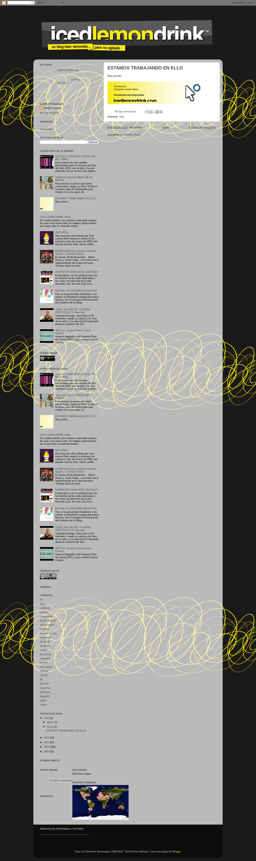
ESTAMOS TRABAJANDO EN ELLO (145, 67)
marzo (50, 727)
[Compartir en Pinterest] (161, 112)
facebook (45, 641)
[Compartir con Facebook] (157, 112)
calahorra (45, 608)
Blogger (177, 851)
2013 (47, 718)
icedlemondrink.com (68, 70)
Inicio (166, 127)
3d (41, 599)
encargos (45, 629)
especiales (46, 637)
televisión (45, 692)
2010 (47, 747)
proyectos (45, 688)
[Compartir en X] (154, 112)
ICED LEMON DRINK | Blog (55, 217)
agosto (51, 722)
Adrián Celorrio (52, 108)
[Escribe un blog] (150, 112)
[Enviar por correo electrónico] (147, 112)
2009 (47, 751)
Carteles (44, 612)
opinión (44, 675)
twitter (43, 700)
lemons (44, 662)
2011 (47, 742)
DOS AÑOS (61, 232)
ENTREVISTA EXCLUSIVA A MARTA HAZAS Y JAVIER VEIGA (75, 252)
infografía (45, 658)
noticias (44, 671)
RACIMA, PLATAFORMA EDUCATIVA (76, 291)
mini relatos (46, 667)
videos (43, 704)
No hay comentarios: (126, 111)
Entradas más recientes (125, 127)
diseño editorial (48, 620)
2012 (47, 737)
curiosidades (47, 616)
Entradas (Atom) (132, 134)
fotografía (45, 646)
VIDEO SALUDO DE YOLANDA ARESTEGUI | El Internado (72, 311)
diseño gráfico (47, 625)
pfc (41, 679)
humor (43, 650)
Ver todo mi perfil (49, 113)
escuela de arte (48, 633)
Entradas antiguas (202, 127)
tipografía (45, 696)
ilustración (45, 654)
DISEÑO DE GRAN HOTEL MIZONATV (77, 272)
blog (121, 116)
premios (44, 683)
